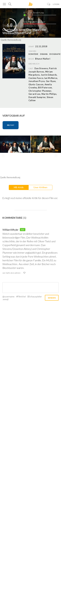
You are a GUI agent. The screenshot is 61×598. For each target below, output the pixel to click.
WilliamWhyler (10, 229)
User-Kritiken (40, 187)
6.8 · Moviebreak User (34, 21)
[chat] (48, 4)
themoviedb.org (14, 40)
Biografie (55, 54)
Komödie (33, 54)
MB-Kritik (19, 187)
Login (56, 4)
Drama (44, 54)
